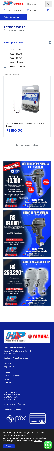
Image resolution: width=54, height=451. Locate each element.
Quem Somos (9, 382)
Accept (9, 446)
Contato (7, 372)
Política (6, 379)
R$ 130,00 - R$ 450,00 (15, 62)
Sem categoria (12, 74)
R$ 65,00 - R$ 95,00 (15, 54)
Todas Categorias (11, 17)
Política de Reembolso (12, 376)
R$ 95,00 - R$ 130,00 (15, 58)
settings (38, 440)
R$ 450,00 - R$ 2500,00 (16, 66)
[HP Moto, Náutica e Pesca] (13, 4)
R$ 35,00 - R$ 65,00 (15, 50)
